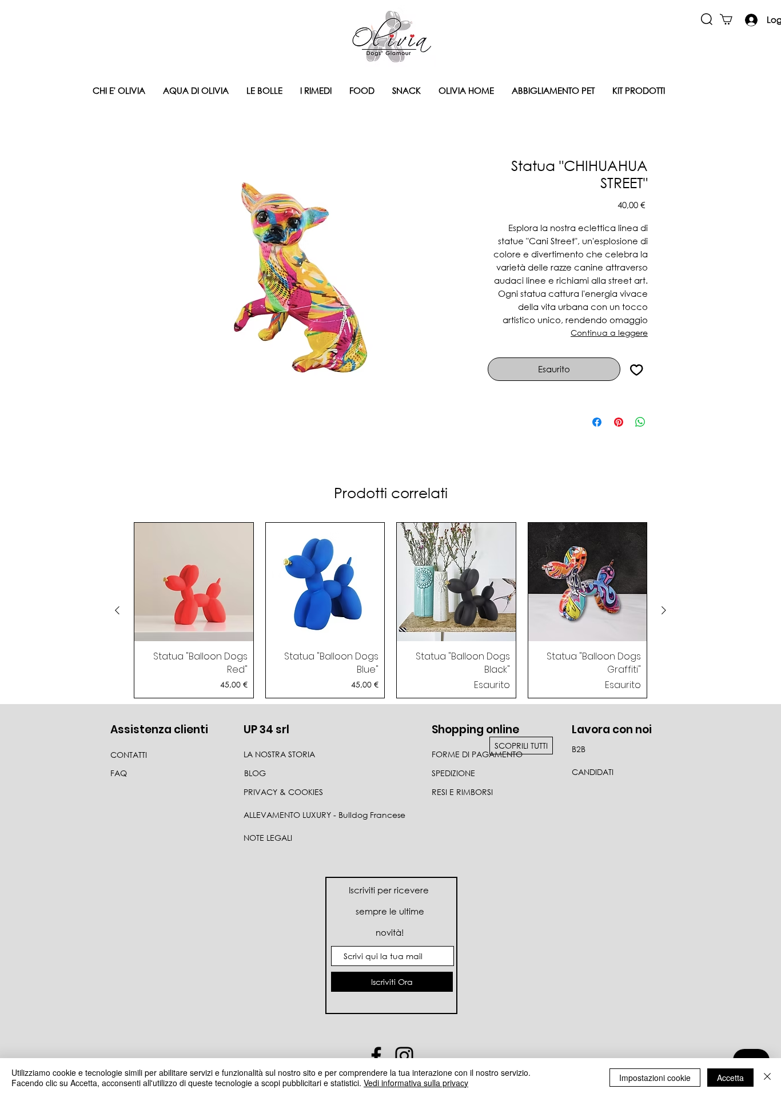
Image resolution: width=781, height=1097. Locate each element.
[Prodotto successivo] (664, 610)
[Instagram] (404, 1056)
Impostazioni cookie (655, 1077)
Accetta (730, 1077)
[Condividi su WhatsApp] (640, 422)
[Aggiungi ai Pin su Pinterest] (618, 422)
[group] (390, 610)
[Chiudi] (767, 1077)
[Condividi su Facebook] (597, 422)
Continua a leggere (609, 332)
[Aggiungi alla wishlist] (636, 369)
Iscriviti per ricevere (390, 890)
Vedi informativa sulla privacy (416, 1082)
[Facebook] (376, 1056)
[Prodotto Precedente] (117, 610)
